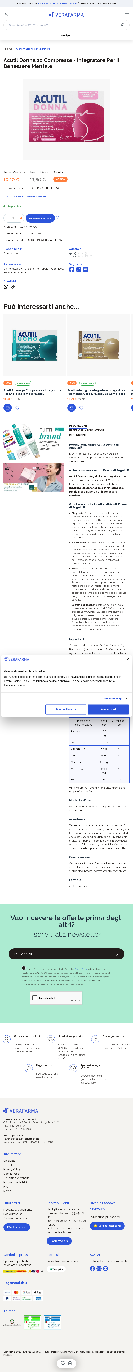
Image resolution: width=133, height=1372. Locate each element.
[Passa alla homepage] (66, 14)
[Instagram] (78, 270)
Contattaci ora (59, 1241)
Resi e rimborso (12, 1214)
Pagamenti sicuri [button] (15, 1283)
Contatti (8, 1165)
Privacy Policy (81, 969)
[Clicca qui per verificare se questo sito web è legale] (32, 1322)
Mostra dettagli (113, 698)
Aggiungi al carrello (40, 217)
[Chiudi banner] (128, 659)
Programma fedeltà (15, 1182)
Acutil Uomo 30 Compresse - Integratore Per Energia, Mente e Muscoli (32, 392)
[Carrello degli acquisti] (70, 1363)
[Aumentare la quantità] (21, 217)
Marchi (7, 1191)
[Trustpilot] (56, 1269)
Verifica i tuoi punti (110, 1225)
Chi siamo (9, 1160)
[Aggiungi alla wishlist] (58, 217)
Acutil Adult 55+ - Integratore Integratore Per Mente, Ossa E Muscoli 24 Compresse (96, 392)
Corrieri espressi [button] (15, 1255)
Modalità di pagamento (17, 1209)
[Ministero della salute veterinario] (52, 1322)
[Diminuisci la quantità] (21, 219)
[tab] (78, 426)
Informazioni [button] (12, 1154)
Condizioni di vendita (16, 1178)
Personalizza (64, 709)
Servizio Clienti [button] (58, 1203)
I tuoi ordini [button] (11, 1203)
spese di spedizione (96, 1352)
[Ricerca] (123, 25)
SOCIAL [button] (95, 1255)
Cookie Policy (11, 1173)
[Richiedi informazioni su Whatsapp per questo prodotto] (6, 287)
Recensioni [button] (55, 1255)
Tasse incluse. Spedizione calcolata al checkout (24, 197)
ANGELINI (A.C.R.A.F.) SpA (45, 240)
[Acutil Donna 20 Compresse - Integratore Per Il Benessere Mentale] (66, 116)
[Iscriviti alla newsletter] (117, 953)
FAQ (5, 1186)
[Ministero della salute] (12, 1322)
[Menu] (127, 15)
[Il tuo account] (6, 15)
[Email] (85, 270)
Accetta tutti (108, 709)
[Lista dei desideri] (63, 1363)
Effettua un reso (16, 1227)
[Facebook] (71, 270)
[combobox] (63, 25)
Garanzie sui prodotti (16, 1218)
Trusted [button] (9, 1311)
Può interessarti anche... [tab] (41, 306)
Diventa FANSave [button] (103, 1203)
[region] (66, 119)
